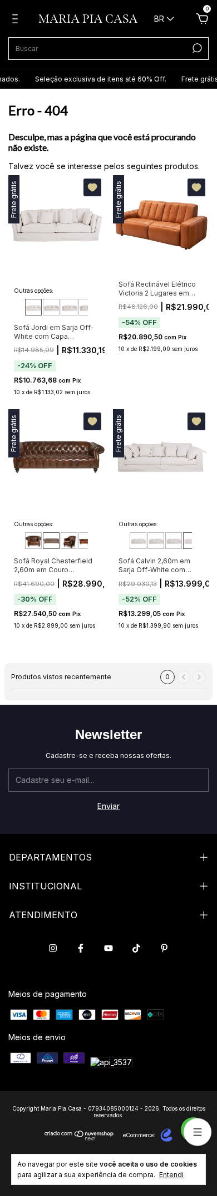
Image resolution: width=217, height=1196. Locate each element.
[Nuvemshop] (79, 1137)
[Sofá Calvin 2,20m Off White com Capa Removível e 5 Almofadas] (155, 540)
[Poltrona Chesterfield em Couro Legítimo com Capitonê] (69, 540)
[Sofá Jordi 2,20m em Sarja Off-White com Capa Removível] (69, 307)
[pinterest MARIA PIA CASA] (164, 948)
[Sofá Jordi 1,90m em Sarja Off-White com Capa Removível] (33, 307)
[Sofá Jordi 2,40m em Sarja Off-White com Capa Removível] (86, 307)
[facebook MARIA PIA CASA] (80, 948)
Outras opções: (33, 290)
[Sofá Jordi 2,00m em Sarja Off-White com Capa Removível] (51, 307)
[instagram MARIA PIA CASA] (52, 948)
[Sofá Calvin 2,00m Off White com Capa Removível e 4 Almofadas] (138, 540)
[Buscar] (196, 48)
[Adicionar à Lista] (92, 187)
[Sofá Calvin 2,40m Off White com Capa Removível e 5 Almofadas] (173, 540)
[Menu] (17, 20)
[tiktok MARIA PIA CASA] (136, 948)
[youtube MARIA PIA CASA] (108, 948)
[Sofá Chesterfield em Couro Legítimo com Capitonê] (86, 540)
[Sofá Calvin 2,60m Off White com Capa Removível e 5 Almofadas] (191, 540)
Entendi (171, 1174)
